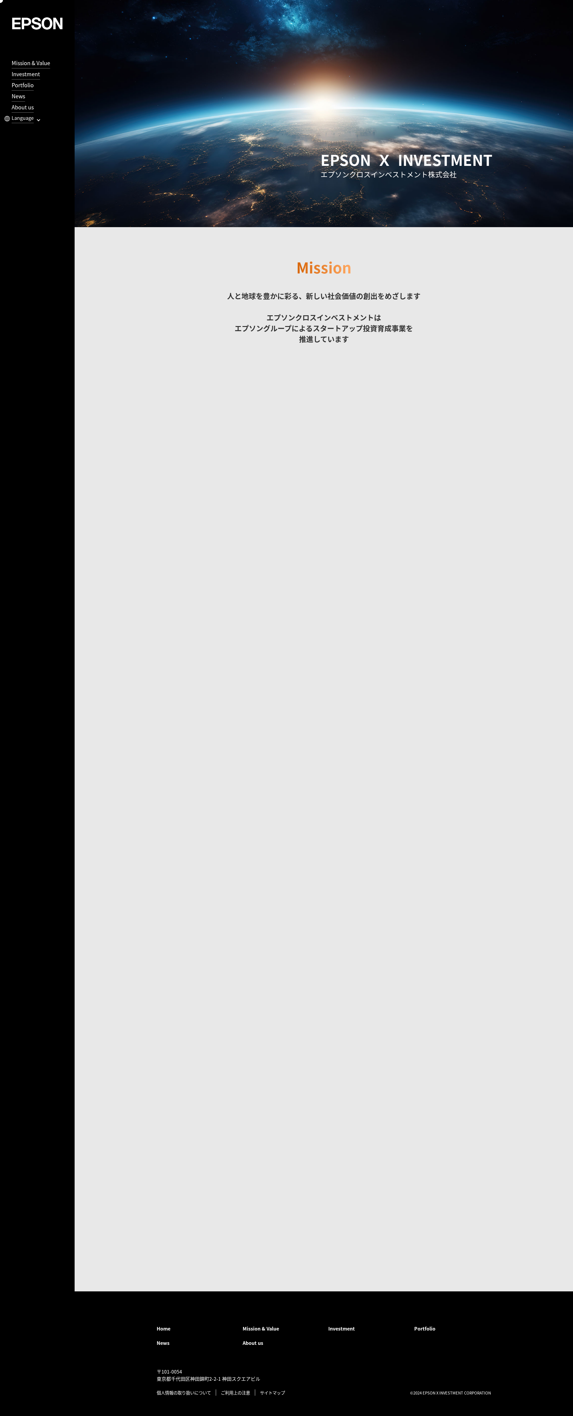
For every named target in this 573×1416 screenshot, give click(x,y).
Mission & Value (31, 63)
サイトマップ (272, 1392)
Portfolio (23, 85)
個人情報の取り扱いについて (184, 1392)
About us (23, 107)
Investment (26, 74)
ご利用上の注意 (235, 1392)
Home (163, 1328)
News (18, 96)
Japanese (31, 125)
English (28, 136)
